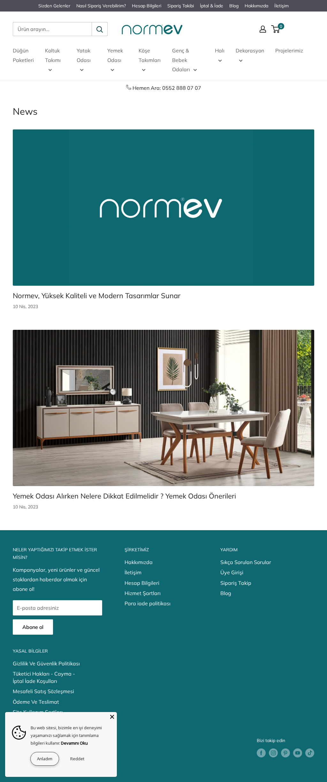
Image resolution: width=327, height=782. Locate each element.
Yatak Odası (84, 55)
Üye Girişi (231, 572)
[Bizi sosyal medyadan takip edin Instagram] (273, 753)
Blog (234, 6)
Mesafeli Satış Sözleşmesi (43, 691)
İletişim (281, 6)
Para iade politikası (148, 603)
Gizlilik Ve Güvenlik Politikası (46, 663)
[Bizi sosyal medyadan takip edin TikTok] (309, 753)
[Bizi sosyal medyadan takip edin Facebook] (261, 753)
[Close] (112, 717)
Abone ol (32, 627)
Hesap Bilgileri (146, 6)
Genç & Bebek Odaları (181, 60)
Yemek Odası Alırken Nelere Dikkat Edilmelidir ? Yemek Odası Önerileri (124, 496)
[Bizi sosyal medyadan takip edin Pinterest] (285, 753)
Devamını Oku (74, 743)
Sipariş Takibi (180, 6)
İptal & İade (211, 6)
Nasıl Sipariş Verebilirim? (101, 6)
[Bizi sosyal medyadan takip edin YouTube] (297, 753)
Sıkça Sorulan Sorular (245, 562)
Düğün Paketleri (23, 55)
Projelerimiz (289, 50)
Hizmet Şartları (143, 593)
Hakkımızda (256, 6)
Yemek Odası (115, 55)
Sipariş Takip (235, 583)
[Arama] (100, 29)
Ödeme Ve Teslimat (36, 702)
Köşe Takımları (150, 55)
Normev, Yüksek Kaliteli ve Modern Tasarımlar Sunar (96, 295)
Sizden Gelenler (54, 6)
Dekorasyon (250, 50)
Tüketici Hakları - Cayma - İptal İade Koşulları (44, 677)
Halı (219, 50)
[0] (276, 29)
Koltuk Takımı (53, 55)
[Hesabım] (263, 29)
